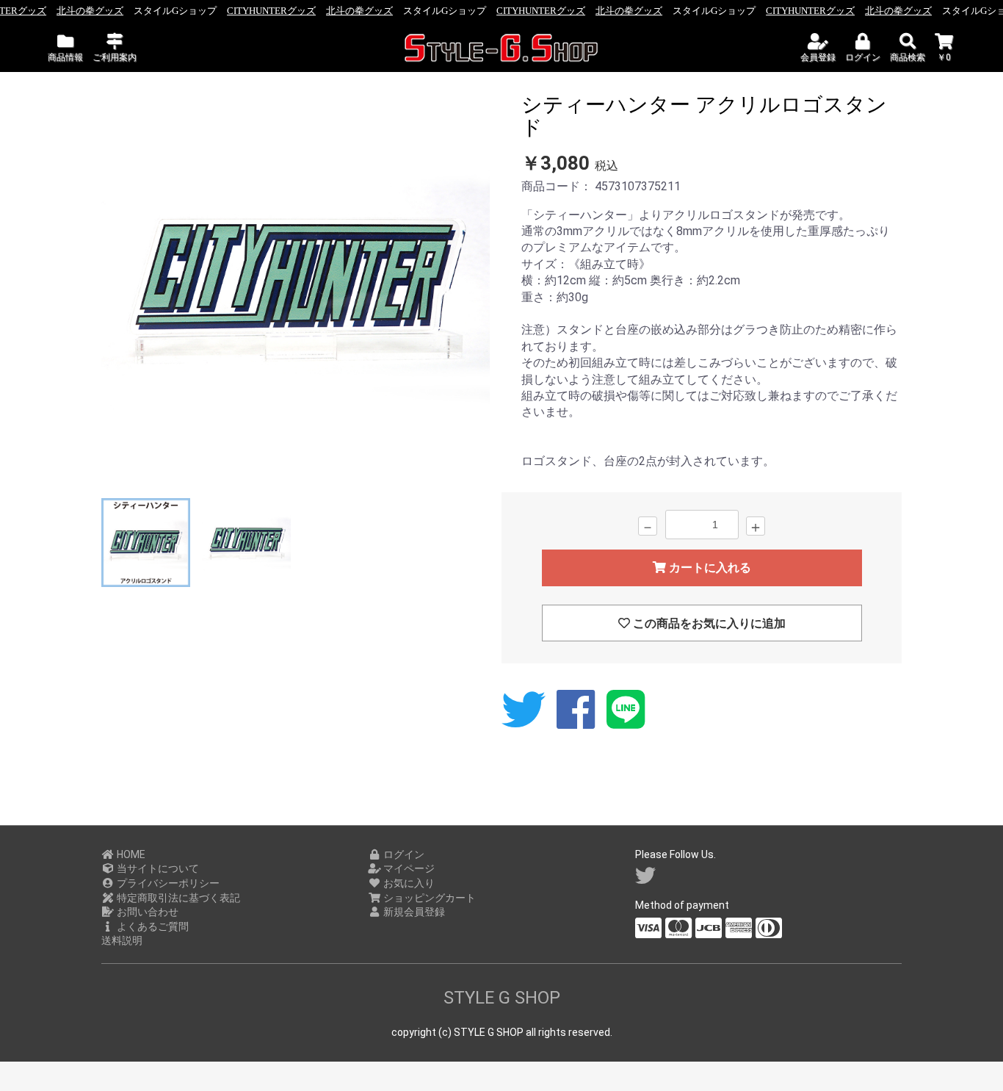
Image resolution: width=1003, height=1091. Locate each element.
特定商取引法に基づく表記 (177, 898)
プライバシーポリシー (167, 883)
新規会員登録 (413, 912)
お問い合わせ (146, 912)
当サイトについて (157, 868)
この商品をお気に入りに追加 (708, 623)
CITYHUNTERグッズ (271, 10)
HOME (130, 854)
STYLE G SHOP (501, 997)
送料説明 (121, 940)
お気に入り (408, 883)
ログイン (402, 854)
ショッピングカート (428, 898)
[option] (295, 290)
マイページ (408, 868)
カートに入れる (708, 567)
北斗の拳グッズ (90, 10)
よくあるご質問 (152, 926)
